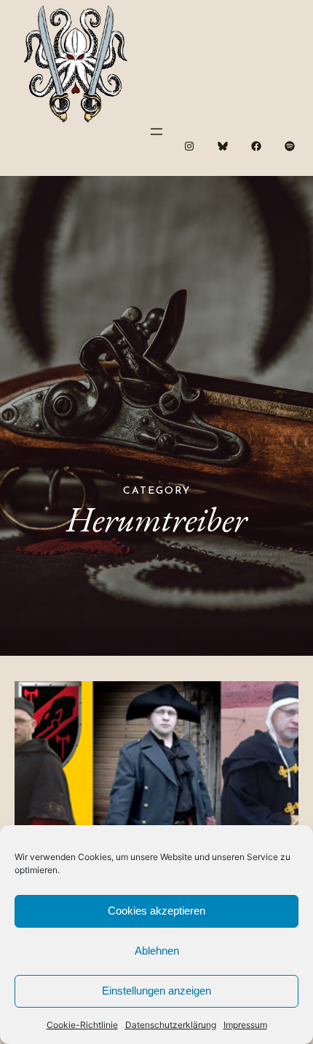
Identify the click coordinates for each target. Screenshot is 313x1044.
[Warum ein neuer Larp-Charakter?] (156, 766)
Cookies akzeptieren (156, 910)
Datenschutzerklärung (170, 1024)
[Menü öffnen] (156, 131)
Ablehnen (157, 950)
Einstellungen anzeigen (156, 990)
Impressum (245, 1024)
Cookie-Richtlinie (82, 1024)
